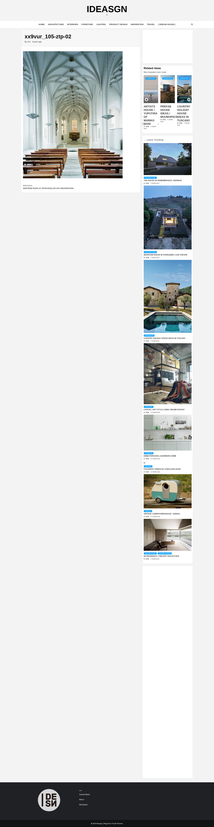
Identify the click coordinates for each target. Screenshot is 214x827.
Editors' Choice (165, 553)
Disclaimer (83, 804)
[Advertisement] (168, 46)
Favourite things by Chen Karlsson (162, 469)
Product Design (118, 24)
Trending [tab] (158, 140)
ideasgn (107, 9)
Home (42, 24)
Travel (151, 24)
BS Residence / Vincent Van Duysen (161, 556)
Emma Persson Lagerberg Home (160, 456)
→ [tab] (145, 140)
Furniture (87, 24)
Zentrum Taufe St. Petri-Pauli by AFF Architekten (48, 187)
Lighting (101, 24)
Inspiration (137, 24)
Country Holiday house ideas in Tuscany (166, 113)
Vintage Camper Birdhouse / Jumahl (162, 514)
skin (29, 41)
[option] (151, 103)
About (81, 799)
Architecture (56, 24)
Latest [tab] (150, 140)
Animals (148, 511)
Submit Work (84, 794)
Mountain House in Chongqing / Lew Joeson (165, 255)
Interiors (72, 24)
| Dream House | (166, 24)
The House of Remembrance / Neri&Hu (163, 180)
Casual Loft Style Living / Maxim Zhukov (164, 410)
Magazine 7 (108, 823)
